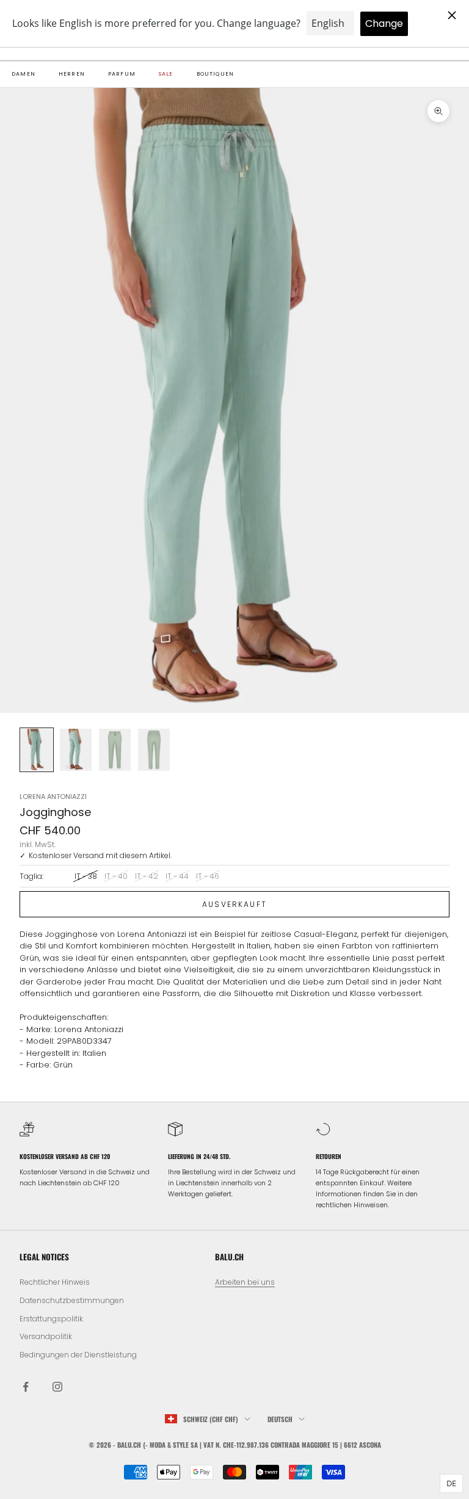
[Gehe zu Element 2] (76, 750)
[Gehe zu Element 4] (154, 750)
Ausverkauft (234, 904)
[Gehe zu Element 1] (37, 750)
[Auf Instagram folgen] (57, 1387)
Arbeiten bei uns (245, 1282)
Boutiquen (215, 74)
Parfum (122, 74)
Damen (23, 74)
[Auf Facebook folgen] (26, 1387)
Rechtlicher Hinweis (55, 1282)
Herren (72, 74)
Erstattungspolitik (51, 1318)
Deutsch (280, 1419)
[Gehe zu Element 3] (115, 750)
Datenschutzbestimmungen (72, 1300)
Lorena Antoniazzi (53, 796)
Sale (166, 74)
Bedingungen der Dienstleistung (78, 1354)
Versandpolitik (46, 1336)
